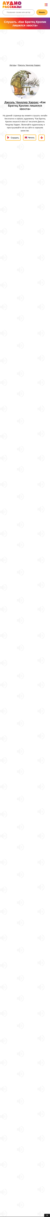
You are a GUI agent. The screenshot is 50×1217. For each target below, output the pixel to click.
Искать (42, 12)
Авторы (13, 65)
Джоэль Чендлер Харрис (29, 65)
